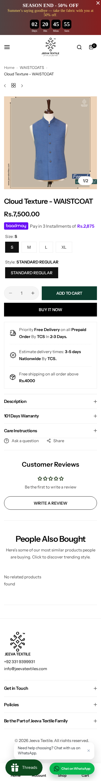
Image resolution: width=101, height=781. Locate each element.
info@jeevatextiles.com (25, 668)
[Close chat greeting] (89, 751)
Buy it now (50, 309)
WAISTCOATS (32, 67)
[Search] (79, 47)
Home (9, 67)
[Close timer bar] (98, 3)
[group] (50, 142)
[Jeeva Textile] (51, 47)
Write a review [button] (50, 503)
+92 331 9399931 (19, 661)
